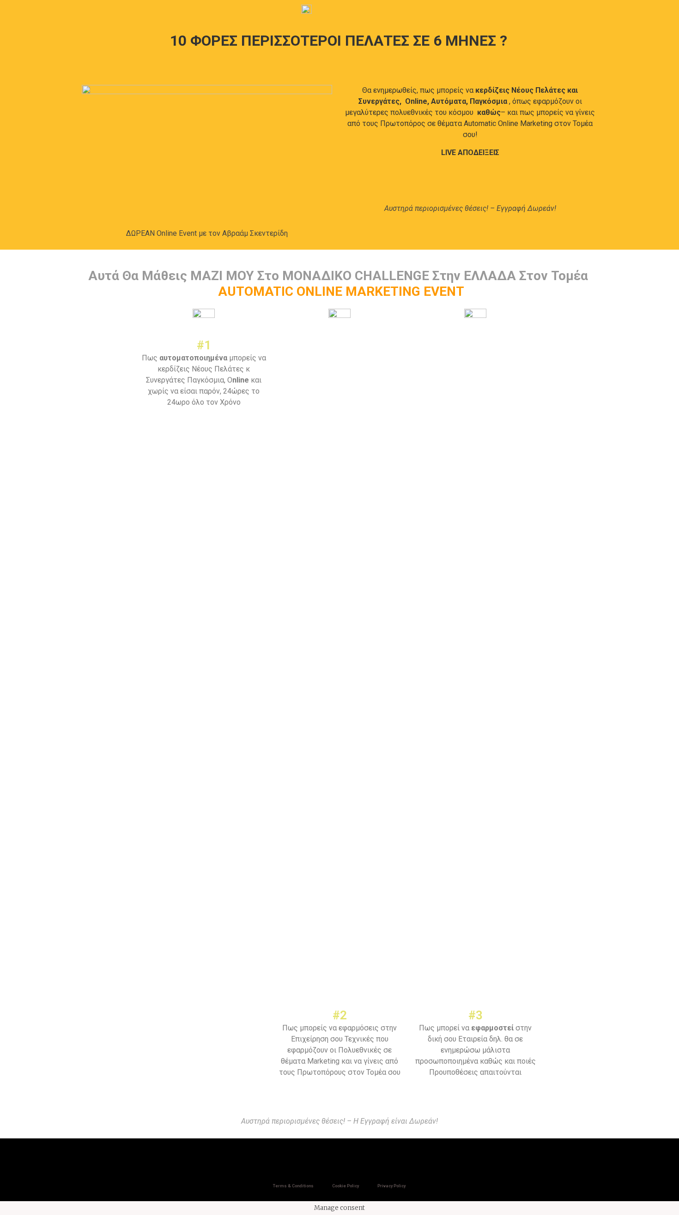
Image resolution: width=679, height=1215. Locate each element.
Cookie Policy (345, 1186)
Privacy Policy (391, 1186)
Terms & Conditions (293, 1186)
